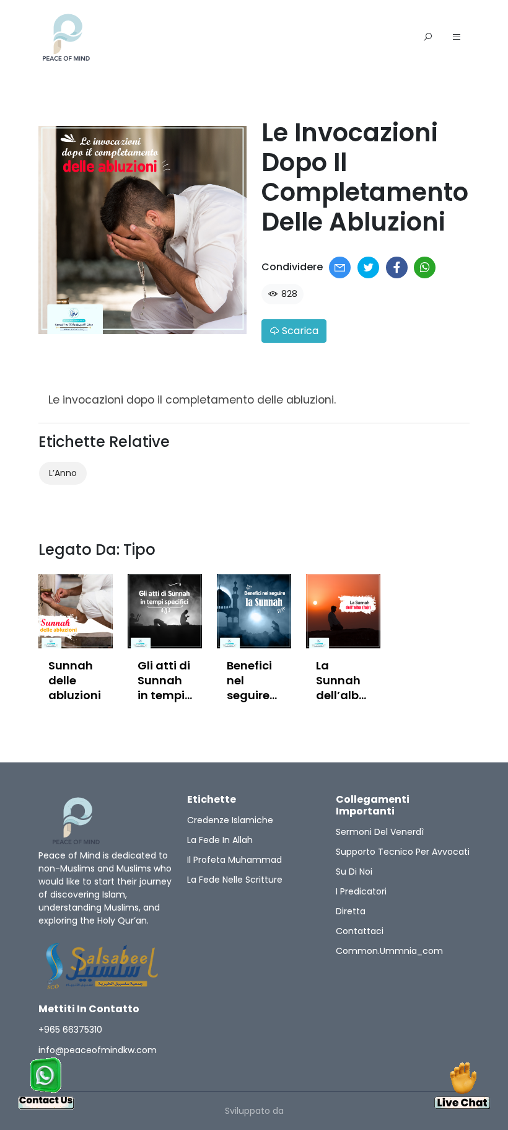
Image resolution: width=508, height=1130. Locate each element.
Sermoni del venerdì (380, 832)
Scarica (298, 331)
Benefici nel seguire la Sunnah (249, 695)
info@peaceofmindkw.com (97, 1050)
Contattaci (359, 931)
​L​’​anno (63, 473)
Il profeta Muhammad (234, 860)
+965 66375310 (70, 1029)
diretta (351, 911)
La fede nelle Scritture (234, 879)
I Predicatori (361, 891)
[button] (457, 38)
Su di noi (354, 871)
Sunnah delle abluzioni (74, 680)
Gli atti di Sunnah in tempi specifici (164, 688)
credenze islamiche (230, 820)
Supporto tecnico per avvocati (403, 851)
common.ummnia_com (389, 951)
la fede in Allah (220, 840)
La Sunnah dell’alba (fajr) (341, 688)
